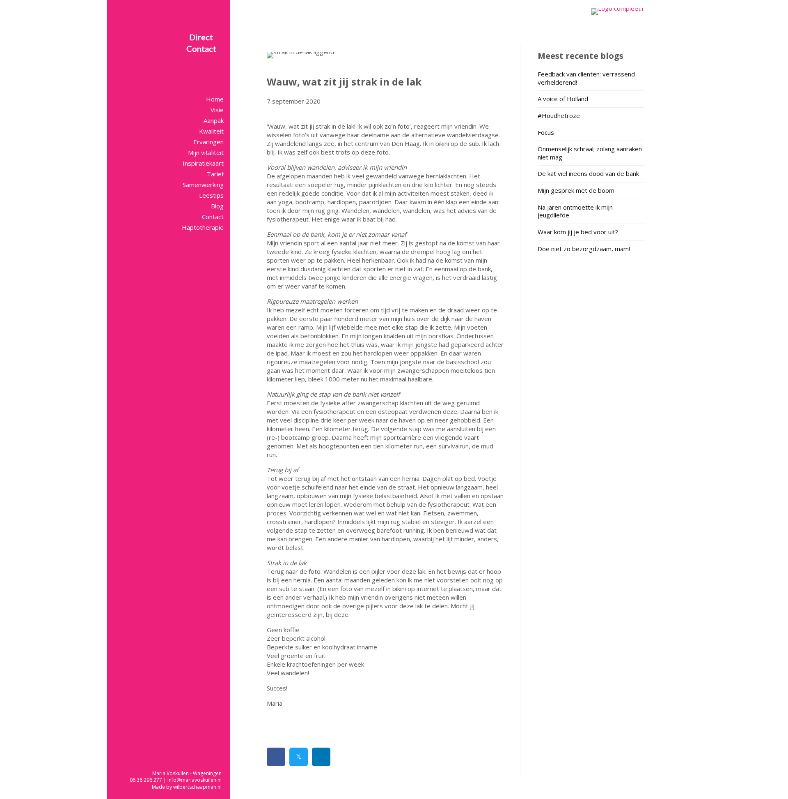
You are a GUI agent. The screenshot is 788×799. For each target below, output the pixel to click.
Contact (213, 216)
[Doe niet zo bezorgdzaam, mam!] (591, 250)
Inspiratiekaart (203, 163)
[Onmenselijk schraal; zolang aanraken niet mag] (591, 154)
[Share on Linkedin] (321, 757)
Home (215, 99)
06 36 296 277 (146, 779)
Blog (217, 206)
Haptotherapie (203, 227)
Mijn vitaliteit (206, 152)
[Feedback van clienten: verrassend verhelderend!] (591, 79)
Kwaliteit (211, 131)
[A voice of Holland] (591, 100)
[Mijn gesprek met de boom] (591, 192)
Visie (217, 110)
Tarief (215, 174)
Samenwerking (203, 184)
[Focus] (591, 134)
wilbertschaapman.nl (197, 786)
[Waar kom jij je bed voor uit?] (591, 233)
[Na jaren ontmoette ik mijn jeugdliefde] (591, 212)
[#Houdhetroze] (591, 117)
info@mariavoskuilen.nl (194, 779)
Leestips (211, 195)
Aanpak (214, 120)
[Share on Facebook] (276, 757)
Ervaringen (208, 142)
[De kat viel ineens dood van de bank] (591, 175)
